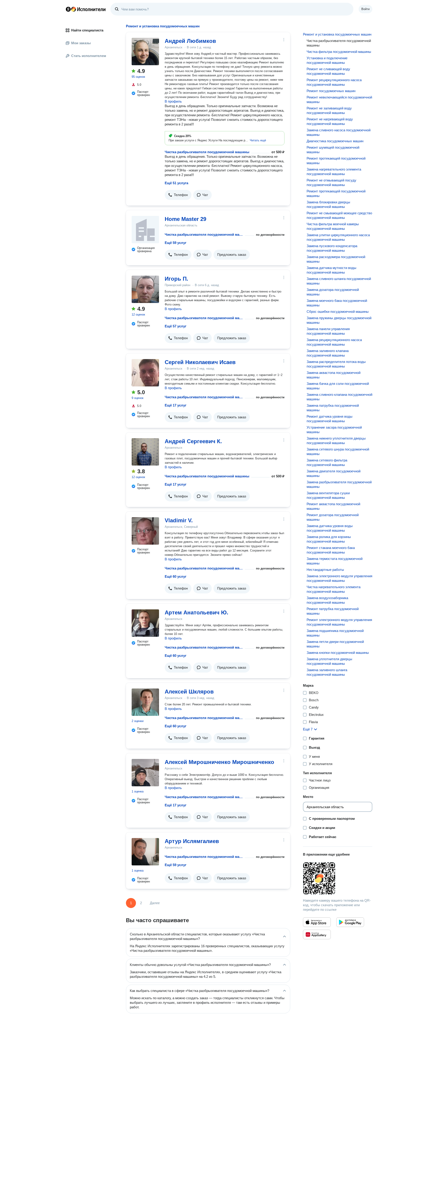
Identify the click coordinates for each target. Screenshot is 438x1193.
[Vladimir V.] (145, 531)
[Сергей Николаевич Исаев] (145, 372)
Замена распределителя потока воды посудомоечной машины (336, 364)
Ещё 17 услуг (175, 405)
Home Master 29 (185, 219)
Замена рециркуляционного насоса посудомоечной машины (334, 342)
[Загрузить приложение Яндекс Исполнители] (337, 878)
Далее (155, 903)
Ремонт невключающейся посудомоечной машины (339, 99)
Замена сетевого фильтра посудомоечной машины (327, 462)
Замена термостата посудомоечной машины (334, 561)
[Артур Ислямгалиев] (145, 851)
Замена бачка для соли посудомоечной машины (338, 386)
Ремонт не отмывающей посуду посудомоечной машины (331, 182)
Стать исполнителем (88, 56)
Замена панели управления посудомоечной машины (328, 331)
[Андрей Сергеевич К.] (145, 452)
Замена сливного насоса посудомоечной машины (338, 132)
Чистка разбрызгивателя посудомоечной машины (207, 152)
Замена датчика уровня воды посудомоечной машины (330, 528)
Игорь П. (176, 279)
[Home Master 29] (145, 229)
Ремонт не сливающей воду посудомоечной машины (328, 71)
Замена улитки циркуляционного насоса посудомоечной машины (338, 237)
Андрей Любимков (190, 41)
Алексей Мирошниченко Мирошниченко (219, 762)
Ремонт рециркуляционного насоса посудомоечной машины (334, 82)
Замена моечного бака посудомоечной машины (337, 303)
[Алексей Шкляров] (145, 702)
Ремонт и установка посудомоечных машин (337, 34)
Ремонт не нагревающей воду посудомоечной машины (330, 121)
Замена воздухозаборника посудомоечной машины (327, 600)
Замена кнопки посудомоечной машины (338, 653)
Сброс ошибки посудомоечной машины (338, 311)
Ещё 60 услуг (175, 576)
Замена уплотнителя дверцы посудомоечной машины (329, 661)
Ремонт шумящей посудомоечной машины (333, 149)
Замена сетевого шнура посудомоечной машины (338, 451)
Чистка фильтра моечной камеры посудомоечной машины (333, 226)
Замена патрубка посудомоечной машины (333, 408)
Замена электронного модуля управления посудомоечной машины (339, 578)
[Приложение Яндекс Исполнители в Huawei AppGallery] (317, 934)
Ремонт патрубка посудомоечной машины (333, 611)
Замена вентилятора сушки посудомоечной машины (328, 495)
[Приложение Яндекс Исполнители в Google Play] (350, 922)
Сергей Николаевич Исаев (200, 362)
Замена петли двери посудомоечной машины (335, 644)
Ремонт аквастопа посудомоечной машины (333, 506)
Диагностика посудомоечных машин (335, 141)
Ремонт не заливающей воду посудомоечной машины (329, 110)
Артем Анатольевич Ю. (196, 612)
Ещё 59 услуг (175, 243)
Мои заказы (81, 43)
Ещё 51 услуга (176, 183)
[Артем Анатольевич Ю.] (145, 623)
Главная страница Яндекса (68, 9)
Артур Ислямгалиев (192, 841)
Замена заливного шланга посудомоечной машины (327, 672)
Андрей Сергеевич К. (193, 441)
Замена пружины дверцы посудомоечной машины (339, 320)
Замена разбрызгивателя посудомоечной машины (339, 484)
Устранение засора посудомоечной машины (334, 429)
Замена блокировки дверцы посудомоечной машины (328, 204)
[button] (258, 140)
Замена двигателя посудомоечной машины (333, 473)
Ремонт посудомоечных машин (331, 91)
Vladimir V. (179, 520)
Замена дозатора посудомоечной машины (333, 292)
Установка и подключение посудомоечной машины (327, 60)
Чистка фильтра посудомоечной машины (339, 52)
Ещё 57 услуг (175, 326)
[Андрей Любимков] (145, 51)
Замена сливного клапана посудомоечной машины (339, 397)
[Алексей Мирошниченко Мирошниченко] (145, 772)
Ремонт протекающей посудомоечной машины (336, 160)
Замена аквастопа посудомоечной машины (333, 375)
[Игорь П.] (145, 289)
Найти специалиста (87, 30)
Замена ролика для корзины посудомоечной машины (329, 539)
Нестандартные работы (325, 570)
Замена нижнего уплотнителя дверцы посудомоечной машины (336, 440)
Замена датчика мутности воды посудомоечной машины (331, 270)
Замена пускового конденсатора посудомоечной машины (332, 248)
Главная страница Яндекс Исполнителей (86, 9)
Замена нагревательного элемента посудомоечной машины (334, 171)
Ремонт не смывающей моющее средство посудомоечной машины (339, 215)
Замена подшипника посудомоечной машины (335, 633)
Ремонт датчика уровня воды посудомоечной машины (329, 418)
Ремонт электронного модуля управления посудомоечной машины (339, 622)
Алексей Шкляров (189, 691)
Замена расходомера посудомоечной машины (336, 259)
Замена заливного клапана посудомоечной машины (328, 353)
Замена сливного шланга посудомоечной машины (339, 281)
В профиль (173, 101)
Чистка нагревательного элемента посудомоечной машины (333, 589)
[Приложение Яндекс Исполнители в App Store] (317, 922)
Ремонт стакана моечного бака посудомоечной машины (331, 550)
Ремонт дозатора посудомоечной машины (333, 517)
